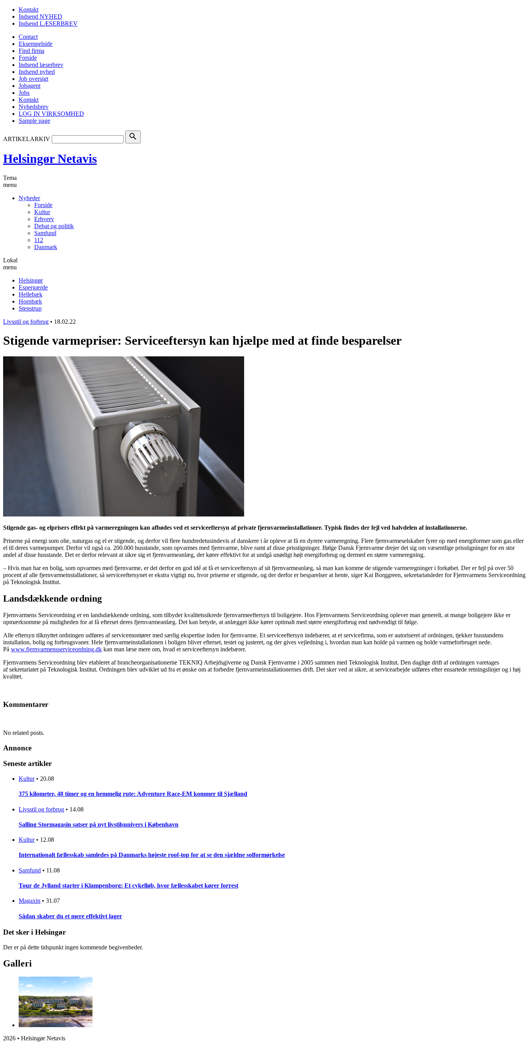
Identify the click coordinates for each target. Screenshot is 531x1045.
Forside (28, 57)
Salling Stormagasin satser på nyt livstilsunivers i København (98, 824)
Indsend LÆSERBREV (48, 23)
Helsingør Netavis (50, 159)
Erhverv (44, 219)
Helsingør (31, 280)
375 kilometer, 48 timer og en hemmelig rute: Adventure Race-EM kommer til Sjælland (133, 793)
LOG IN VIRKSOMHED (51, 113)
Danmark (45, 247)
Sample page (34, 120)
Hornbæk (30, 301)
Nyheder (29, 198)
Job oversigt (33, 78)
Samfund (45, 233)
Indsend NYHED (40, 16)
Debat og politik (54, 226)
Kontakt (28, 9)
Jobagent (29, 85)
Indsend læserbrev (41, 64)
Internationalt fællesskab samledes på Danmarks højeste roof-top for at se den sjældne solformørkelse (152, 854)
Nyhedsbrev (34, 106)
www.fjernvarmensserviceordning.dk (56, 649)
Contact (28, 36)
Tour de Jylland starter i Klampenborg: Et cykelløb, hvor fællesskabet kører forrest (128, 885)
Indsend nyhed (37, 71)
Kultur (42, 212)
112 (38, 240)
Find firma (31, 50)
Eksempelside (35, 43)
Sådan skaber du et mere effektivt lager (70, 916)
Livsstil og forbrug (26, 321)
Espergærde (33, 287)
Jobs (24, 92)
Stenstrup (30, 308)
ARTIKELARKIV (26, 139)
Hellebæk (30, 294)
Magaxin (29, 900)
